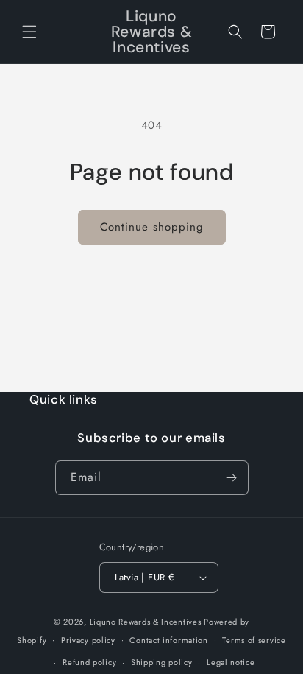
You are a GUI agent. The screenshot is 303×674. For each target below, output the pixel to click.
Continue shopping (152, 227)
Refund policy (89, 662)
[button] (29, 31)
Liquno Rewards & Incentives (146, 622)
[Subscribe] (231, 477)
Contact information (168, 640)
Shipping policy (162, 662)
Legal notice (230, 662)
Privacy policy (88, 640)
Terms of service (253, 640)
